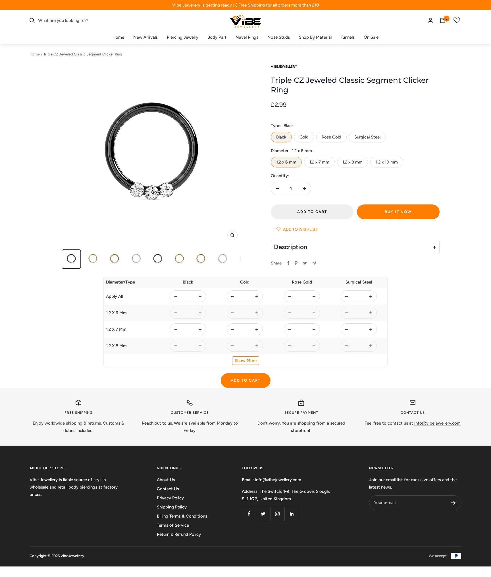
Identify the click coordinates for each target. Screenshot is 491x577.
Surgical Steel (367, 137)
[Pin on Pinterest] (296, 263)
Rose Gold (331, 137)
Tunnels (348, 37)
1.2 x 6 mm (286, 162)
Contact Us (168, 488)
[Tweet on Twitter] (305, 263)
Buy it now (398, 212)
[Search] (32, 20)
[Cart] (443, 20)
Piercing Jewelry (182, 37)
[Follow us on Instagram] (277, 514)
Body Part (216, 37)
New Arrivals (145, 37)
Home (118, 37)
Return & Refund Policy (179, 534)
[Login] (430, 20)
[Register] (453, 503)
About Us (166, 479)
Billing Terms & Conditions (182, 516)
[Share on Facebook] (288, 263)
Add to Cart (246, 380)
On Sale (371, 37)
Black (281, 137)
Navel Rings (247, 37)
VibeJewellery (284, 67)
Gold (304, 137)
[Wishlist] (456, 20)
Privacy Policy (170, 498)
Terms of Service (173, 525)
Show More (246, 360)
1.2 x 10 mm (387, 162)
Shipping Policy (172, 507)
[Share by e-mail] (314, 263)
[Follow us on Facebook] (249, 514)
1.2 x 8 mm (352, 162)
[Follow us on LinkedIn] (291, 514)
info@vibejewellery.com (278, 479)
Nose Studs (278, 37)
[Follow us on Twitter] (263, 514)
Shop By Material (315, 37)
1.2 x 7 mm (319, 162)
